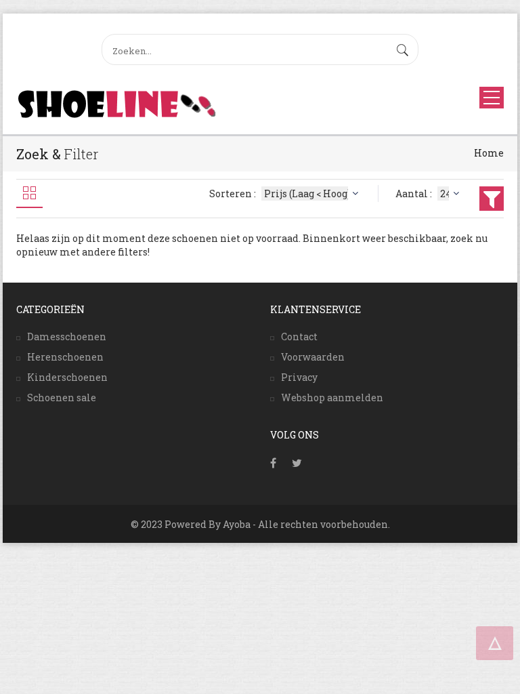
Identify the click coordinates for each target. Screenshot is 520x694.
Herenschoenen (65, 356)
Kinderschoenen (67, 377)
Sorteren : (233, 193)
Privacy (299, 377)
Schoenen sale (61, 397)
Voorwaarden (313, 356)
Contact (299, 336)
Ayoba (237, 524)
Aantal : (414, 193)
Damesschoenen (66, 336)
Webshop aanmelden (332, 397)
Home (489, 152)
